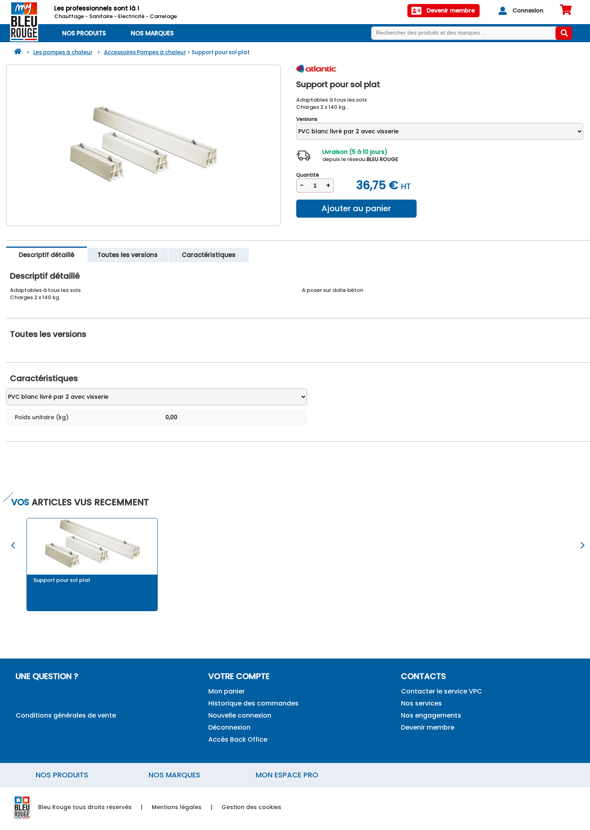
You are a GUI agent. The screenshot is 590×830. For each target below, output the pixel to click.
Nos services (421, 703)
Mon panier (226, 691)
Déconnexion (229, 727)
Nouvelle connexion (239, 715)
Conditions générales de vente (66, 715)
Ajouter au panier (356, 208)
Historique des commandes (253, 703)
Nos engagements (431, 715)
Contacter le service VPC (441, 691)
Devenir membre (427, 727)
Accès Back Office (237, 739)
